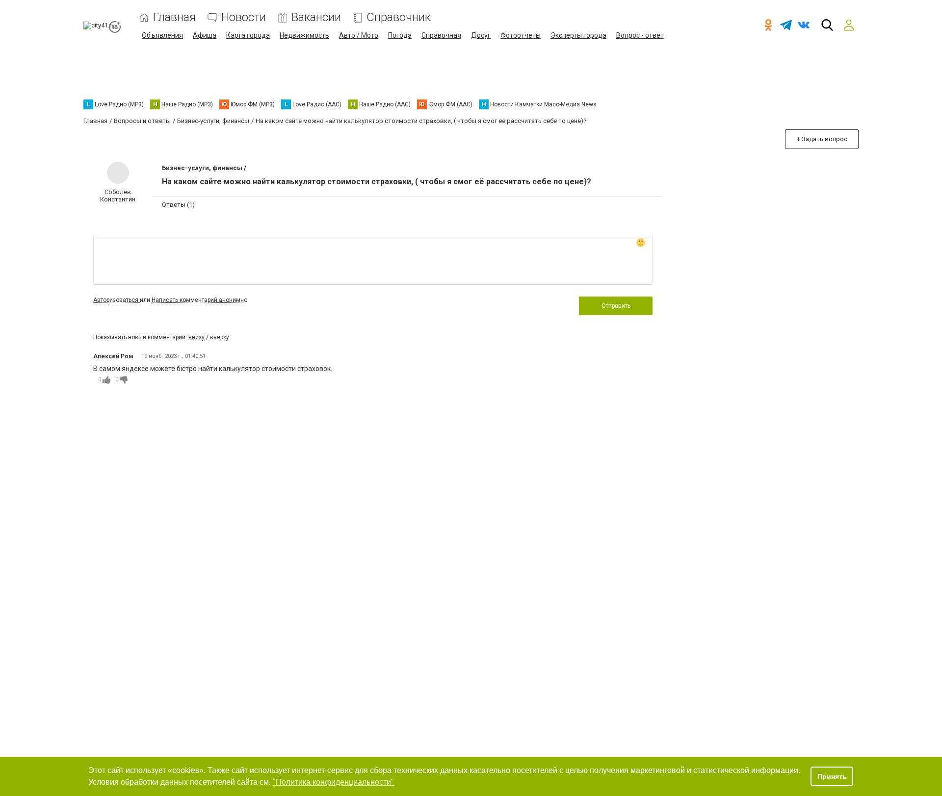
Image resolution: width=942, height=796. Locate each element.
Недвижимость (304, 35)
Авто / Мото (358, 35)
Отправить (616, 305)
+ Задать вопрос (822, 139)
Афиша (204, 35)
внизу (196, 337)
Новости (243, 17)
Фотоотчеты (520, 35)
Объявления (162, 35)
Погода (400, 35)
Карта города (248, 35)
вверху (219, 337)
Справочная (441, 35)
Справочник (398, 17)
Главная (174, 17)
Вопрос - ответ (640, 35)
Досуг (481, 35)
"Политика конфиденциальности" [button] (333, 782)
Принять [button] (832, 776)
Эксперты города (578, 35)
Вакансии (316, 17)
